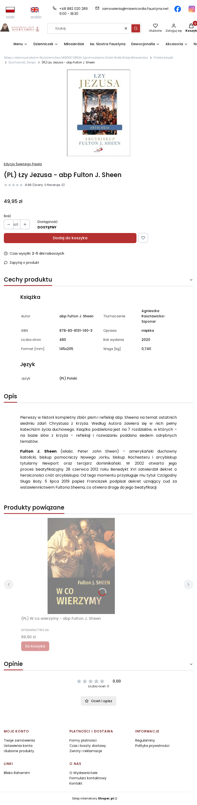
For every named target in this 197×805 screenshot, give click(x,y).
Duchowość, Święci (22, 62)
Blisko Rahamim (17, 772)
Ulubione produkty (19, 751)
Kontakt (75, 783)
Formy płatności (83, 740)
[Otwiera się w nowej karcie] (177, 9)
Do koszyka (35, 646)
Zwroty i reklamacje (85, 751)
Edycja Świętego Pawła (23, 164)
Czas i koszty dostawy (87, 745)
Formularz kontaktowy (87, 778)
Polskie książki (163, 57)
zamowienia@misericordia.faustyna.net (135, 8)
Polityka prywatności (152, 745)
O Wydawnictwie (83, 772)
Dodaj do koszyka (70, 238)
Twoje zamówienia (19, 740)
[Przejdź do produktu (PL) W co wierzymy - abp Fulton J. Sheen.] (81, 566)
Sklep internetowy (93, 798)
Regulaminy (145, 740)
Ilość (7, 216)
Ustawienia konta (18, 745)
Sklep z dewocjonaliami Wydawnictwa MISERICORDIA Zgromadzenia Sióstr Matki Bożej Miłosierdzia (76, 57)
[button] (135, 28)
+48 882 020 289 (73, 8)
